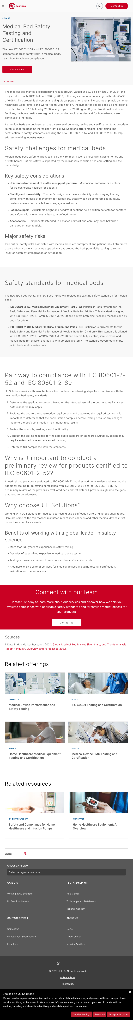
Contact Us (13, 928)
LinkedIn (49, 964)
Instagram (75, 964)
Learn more (81, 1006)
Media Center (73, 936)
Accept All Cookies (119, 1014)
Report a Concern (75, 908)
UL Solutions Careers (18, 901)
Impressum (68, 983)
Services (10, 81)
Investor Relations (75, 944)
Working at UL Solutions (19, 893)
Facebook (67, 964)
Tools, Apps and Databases (81, 901)
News (69, 928)
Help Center (72, 893)
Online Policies (67, 977)
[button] (3, 6)
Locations (12, 944)
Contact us (117, 6)
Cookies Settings (82, 1014)
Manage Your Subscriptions (21, 936)
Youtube (83, 964)
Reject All (100, 1014)
